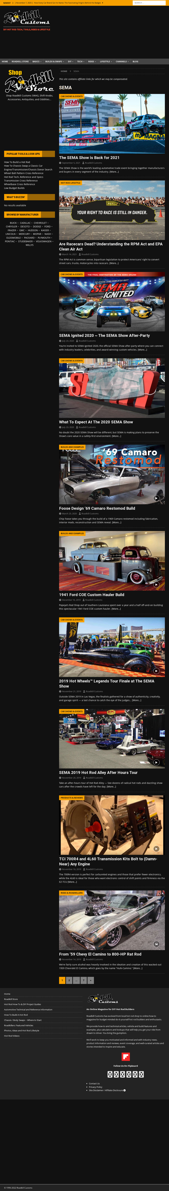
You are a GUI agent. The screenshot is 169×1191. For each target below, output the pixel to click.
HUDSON (33, 230)
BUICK (13, 222)
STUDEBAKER (25, 241)
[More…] (114, 171)
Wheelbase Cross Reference (19, 184)
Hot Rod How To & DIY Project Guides (22, 1004)
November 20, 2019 (71, 777)
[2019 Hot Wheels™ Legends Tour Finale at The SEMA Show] (112, 647)
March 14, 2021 (69, 254)
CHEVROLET (40, 222)
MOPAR (37, 233)
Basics (36, 61)
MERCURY (24, 233)
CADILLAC (25, 222)
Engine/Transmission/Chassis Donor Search (28, 169)
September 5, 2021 (71, 162)
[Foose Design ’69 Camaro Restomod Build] (112, 474)
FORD (47, 226)
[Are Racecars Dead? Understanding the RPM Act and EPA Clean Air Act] (112, 210)
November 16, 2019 (71, 869)
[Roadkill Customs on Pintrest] (122, 1075)
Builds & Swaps (53, 61)
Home (5, 61)
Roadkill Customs (93, 162)
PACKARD (29, 237)
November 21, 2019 (71, 691)
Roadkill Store (20, 61)
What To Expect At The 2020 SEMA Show (96, 422)
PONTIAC (10, 241)
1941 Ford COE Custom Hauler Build (91, 594)
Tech (79, 61)
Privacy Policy (95, 1086)
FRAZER (12, 230)
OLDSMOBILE (13, 237)
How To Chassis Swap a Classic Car (23, 165)
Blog (135, 61)
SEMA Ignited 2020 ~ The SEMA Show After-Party (104, 335)
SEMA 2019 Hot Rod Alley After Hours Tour (98, 772)
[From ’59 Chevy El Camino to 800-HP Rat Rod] (112, 920)
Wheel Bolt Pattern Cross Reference (23, 173)
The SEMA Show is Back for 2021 (89, 157)
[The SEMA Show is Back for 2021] (112, 124)
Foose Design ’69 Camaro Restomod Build (97, 508)
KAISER (45, 230)
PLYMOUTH (44, 237)
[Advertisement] (112, 32)
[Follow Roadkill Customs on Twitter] (135, 1075)
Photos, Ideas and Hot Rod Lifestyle (21, 1030)
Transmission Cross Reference (21, 180)
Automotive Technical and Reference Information (28, 1009)
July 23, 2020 (68, 340)
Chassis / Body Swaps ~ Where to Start (23, 1020)
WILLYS (30, 245)
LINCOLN (11, 233)
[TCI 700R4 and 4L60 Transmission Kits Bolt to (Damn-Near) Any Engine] (112, 825)
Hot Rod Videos (11, 1035)
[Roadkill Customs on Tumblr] (128, 1075)
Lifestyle (105, 61)
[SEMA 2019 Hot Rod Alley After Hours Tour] (112, 738)
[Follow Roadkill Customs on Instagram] (116, 1075)
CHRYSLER (11, 226)
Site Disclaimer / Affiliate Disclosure (106, 1090)
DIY (69, 61)
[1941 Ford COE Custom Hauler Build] (112, 560)
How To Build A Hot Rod (16, 1014)
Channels (121, 61)
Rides (91, 61)
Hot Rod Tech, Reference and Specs (23, 176)
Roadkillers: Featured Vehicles (18, 1025)
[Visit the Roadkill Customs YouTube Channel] (141, 1075)
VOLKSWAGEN (43, 241)
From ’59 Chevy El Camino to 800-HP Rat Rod (100, 954)
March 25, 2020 (69, 513)
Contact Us (94, 1083)
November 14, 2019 (71, 959)
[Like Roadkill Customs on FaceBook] (110, 1075)
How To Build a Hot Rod (17, 162)
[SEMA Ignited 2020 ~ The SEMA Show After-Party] (112, 302)
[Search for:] (149, 2)
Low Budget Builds (14, 188)
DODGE (37, 226)
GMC (22, 230)
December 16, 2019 (71, 599)
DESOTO (25, 226)
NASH (48, 233)
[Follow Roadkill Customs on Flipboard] (126, 1059)
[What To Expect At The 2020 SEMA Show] (112, 388)
